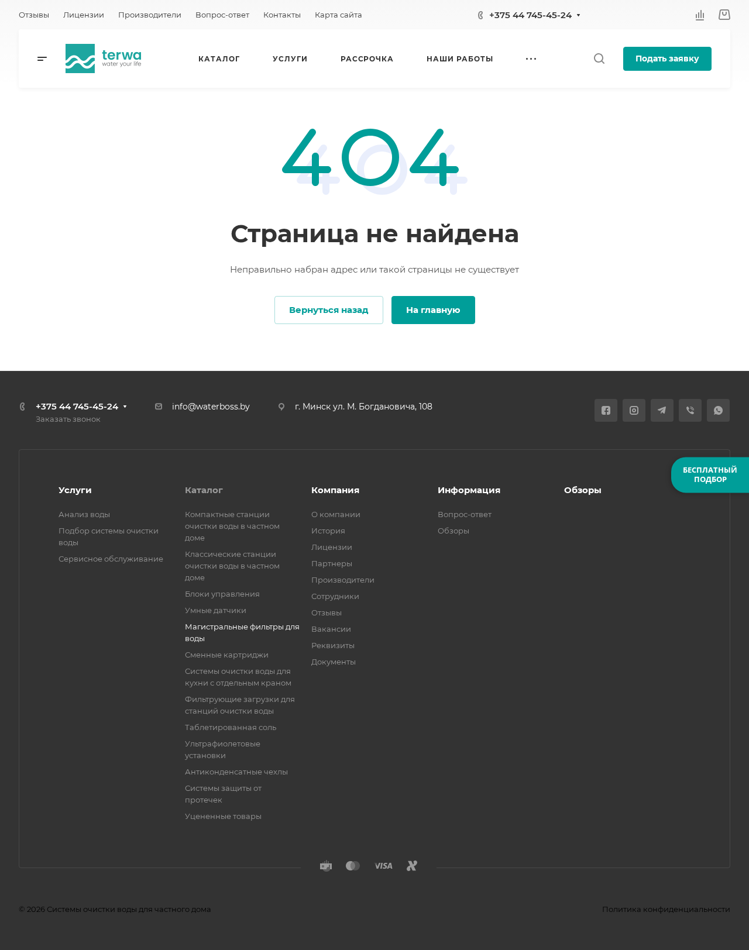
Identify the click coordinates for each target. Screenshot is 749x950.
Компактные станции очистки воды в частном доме (232, 526)
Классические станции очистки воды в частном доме (232, 565)
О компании (335, 514)
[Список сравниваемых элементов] (700, 14)
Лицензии (331, 547)
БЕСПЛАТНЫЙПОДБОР (710, 474)
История (328, 530)
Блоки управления (222, 593)
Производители (342, 579)
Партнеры (331, 563)
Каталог (204, 489)
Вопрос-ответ (465, 514)
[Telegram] (662, 410)
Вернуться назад (329, 309)
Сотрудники (335, 596)
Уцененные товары (223, 816)
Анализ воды (84, 514)
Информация (469, 489)
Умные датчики (215, 610)
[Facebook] (606, 410)
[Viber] (690, 410)
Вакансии (331, 629)
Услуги (75, 489)
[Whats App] (718, 410)
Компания (335, 489)
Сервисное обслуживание (111, 558)
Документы (333, 661)
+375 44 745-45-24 (530, 14)
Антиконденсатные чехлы (236, 771)
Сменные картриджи (227, 654)
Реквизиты (333, 645)
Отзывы (326, 612)
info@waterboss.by (211, 406)
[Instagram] (634, 410)
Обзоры (453, 530)
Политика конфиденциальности (666, 909)
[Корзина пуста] (724, 14)
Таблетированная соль (230, 727)
